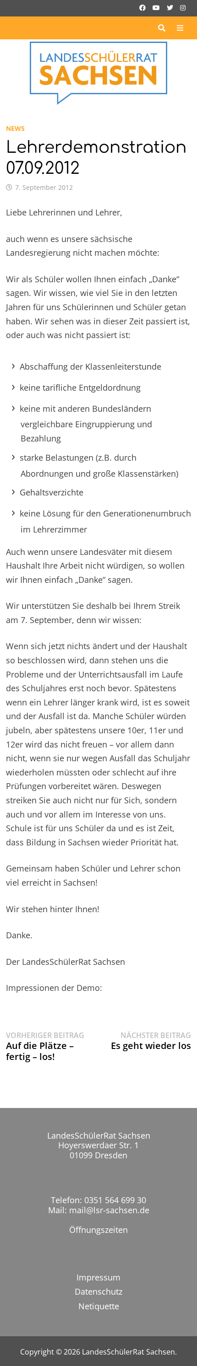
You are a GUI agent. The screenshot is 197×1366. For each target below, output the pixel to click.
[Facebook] (143, 6)
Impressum (98, 1277)
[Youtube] (157, 6)
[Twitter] (171, 6)
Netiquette (98, 1306)
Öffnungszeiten (98, 1229)
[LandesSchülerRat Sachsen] (99, 72)
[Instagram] (183, 6)
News (15, 128)
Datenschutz (98, 1291)
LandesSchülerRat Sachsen (128, 1352)
